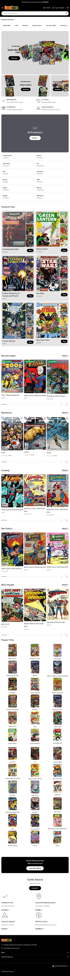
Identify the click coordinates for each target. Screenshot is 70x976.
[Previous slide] (61, 404)
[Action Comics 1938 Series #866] (12, 490)
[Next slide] (67, 404)
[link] (30, 217)
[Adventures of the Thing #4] (58, 377)
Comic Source (10, 971)
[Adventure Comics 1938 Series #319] (35, 490)
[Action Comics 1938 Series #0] (12, 549)
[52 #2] (12, 433)
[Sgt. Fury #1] (12, 605)
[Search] (66, 13)
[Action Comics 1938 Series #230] (35, 548)
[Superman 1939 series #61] (58, 604)
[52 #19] (58, 433)
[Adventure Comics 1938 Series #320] (58, 490)
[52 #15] (35, 433)
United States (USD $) (61, 966)
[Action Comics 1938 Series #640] (35, 376)
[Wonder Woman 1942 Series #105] (35, 605)
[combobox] (35, 13)
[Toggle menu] (2, 8)
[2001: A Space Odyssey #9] (12, 376)
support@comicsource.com (12, 948)
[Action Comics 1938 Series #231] (58, 548)
